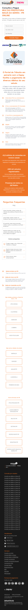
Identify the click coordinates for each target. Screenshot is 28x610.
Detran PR (14, 426)
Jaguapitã (14, 369)
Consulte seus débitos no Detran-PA (12, 496)
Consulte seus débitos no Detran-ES (12, 514)
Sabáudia (14, 319)
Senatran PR (14, 442)
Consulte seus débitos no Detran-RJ (12, 504)
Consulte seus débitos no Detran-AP (12, 488)
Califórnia (14, 311)
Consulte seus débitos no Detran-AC (12, 490)
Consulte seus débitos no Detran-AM (12, 516)
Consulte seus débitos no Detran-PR (12, 480)
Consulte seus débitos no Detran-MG (12, 478)
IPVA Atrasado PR (14, 403)
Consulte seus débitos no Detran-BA (12, 512)
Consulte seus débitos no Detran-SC (12, 482)
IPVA (5, 569)
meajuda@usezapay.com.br (13, 546)
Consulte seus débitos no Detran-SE (12, 529)
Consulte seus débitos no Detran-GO (12, 492)
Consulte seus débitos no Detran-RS (12, 508)
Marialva (14, 353)
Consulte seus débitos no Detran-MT (12, 494)
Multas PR (14, 418)
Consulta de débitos (11, 465)
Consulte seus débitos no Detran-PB (12, 525)
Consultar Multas (8, 565)
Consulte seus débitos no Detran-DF (12, 476)
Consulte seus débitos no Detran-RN (12, 510)
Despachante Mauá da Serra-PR (14, 450)
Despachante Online (8, 567)
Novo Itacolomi (14, 335)
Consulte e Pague (14, 37)
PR (7, 467)
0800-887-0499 (10, 540)
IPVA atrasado (7, 573)
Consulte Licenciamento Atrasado (11, 561)
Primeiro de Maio (14, 385)
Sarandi (14, 361)
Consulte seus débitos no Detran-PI (12, 498)
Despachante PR (14, 434)
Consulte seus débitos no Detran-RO (12, 527)
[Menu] (25, 2)
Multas (19, 465)
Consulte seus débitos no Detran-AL (12, 518)
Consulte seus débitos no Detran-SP (12, 506)
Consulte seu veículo (8, 553)
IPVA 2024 (6, 571)
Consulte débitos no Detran (10, 555)
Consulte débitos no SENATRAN (11, 557)
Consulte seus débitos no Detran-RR (12, 500)
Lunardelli (14, 377)
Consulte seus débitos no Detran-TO (12, 502)
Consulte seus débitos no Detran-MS (12, 523)
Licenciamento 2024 (8, 563)
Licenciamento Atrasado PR (14, 410)
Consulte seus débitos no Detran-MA (12, 520)
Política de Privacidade (16, 594)
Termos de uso (7, 594)
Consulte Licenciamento (9, 559)
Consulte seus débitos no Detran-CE (12, 486)
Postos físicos (9, 537)
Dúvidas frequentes (11, 543)
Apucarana (14, 304)
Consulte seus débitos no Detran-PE (12, 484)
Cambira (14, 327)
